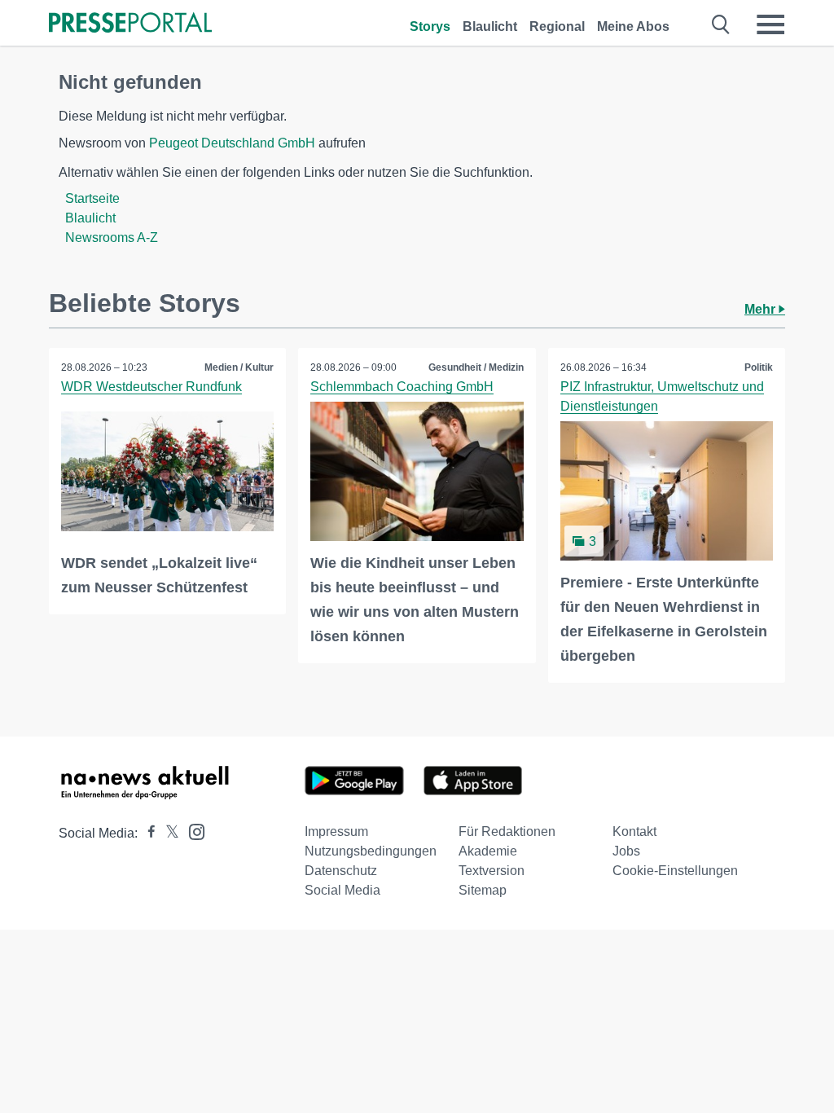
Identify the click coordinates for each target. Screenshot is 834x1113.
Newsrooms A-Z (111, 237)
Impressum (336, 831)
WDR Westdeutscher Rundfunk (151, 387)
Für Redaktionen (507, 831)
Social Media (342, 890)
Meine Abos (633, 26)
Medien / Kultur (239, 367)
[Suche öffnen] (721, 24)
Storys (430, 26)
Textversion (492, 871)
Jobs (626, 851)
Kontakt (634, 831)
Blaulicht (490, 26)
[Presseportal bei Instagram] (191, 831)
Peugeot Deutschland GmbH (232, 143)
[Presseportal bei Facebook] (147, 833)
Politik (758, 367)
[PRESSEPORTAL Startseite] (130, 24)
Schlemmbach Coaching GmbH (402, 387)
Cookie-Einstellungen (675, 871)
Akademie (488, 851)
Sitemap (483, 890)
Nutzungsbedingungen (371, 851)
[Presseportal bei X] (167, 833)
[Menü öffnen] (770, 24)
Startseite (92, 198)
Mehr (761, 309)
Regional (557, 26)
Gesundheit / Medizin (476, 367)
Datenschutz (341, 871)
